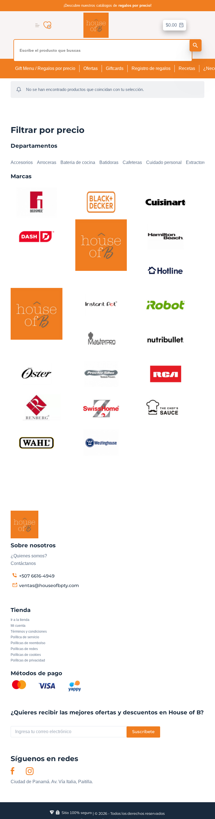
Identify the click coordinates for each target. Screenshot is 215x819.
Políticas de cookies (26, 655)
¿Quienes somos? (29, 555)
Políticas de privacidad (28, 660)
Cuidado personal (164, 162)
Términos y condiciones (29, 631)
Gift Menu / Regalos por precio (45, 68)
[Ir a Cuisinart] (165, 201)
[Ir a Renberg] (36, 408)
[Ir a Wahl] (36, 442)
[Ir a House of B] (36, 313)
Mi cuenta (18, 626)
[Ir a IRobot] (165, 304)
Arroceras (46, 162)
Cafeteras (132, 162)
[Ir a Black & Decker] (101, 201)
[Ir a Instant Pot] (101, 304)
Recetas (187, 68)
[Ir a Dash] (36, 236)
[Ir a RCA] (165, 373)
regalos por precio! (134, 6)
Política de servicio (25, 637)
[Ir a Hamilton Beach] (165, 236)
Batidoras (108, 162)
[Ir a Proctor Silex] (101, 373)
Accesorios (22, 162)
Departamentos (26, 155)
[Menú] (37, 25)
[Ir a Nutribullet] (165, 339)
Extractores (197, 162)
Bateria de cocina (77, 162)
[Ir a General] (101, 244)
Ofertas (90, 68)
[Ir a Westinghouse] (101, 442)
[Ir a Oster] (36, 373)
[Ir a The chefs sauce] (165, 408)
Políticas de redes (24, 649)
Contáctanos (23, 563)
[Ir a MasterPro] (101, 339)
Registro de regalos (151, 68)
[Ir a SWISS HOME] (101, 408)
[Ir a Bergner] (36, 201)
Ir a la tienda (20, 620)
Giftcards (114, 68)
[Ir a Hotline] (165, 270)
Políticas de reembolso (28, 643)
